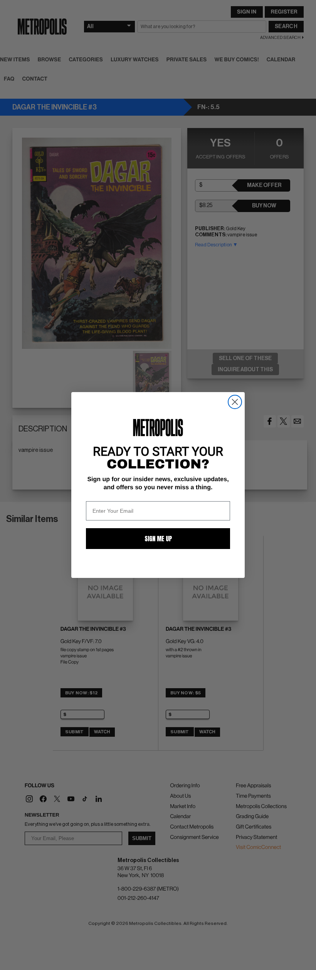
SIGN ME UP (158, 538)
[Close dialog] (235, 402)
